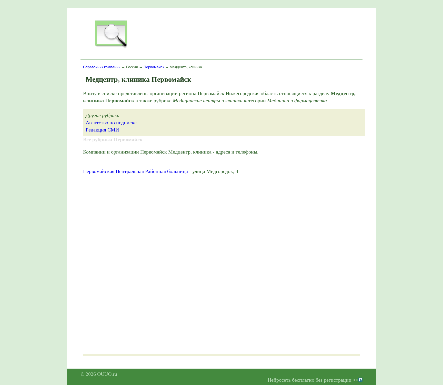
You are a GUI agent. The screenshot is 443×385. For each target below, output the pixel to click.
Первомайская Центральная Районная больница (135, 171)
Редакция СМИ (102, 130)
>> (355, 380)
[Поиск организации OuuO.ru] (111, 47)
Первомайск (154, 67)
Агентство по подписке (111, 122)
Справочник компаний (101, 67)
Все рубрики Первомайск (113, 139)
